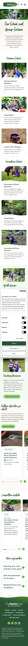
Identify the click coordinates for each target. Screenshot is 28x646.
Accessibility (19, 612)
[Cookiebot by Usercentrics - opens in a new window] (19, 291)
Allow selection (14, 348)
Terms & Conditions (19, 615)
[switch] (24, 322)
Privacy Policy (7, 615)
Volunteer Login (14, 617)
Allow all (14, 343)
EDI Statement (9, 612)
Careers (14, 610)
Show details (19, 338)
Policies (20, 610)
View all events (8, 426)
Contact (7, 610)
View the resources (12, 396)
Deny (14, 353)
